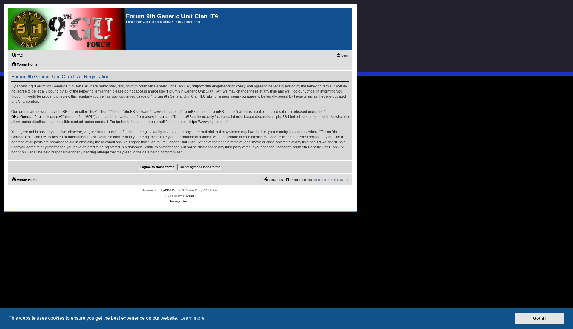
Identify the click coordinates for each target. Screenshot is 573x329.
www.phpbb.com (158, 117)
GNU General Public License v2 (37, 117)
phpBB (164, 190)
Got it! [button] (539, 318)
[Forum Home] (67, 29)
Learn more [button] (192, 318)
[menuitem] (17, 55)
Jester (191, 195)
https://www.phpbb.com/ (208, 122)
